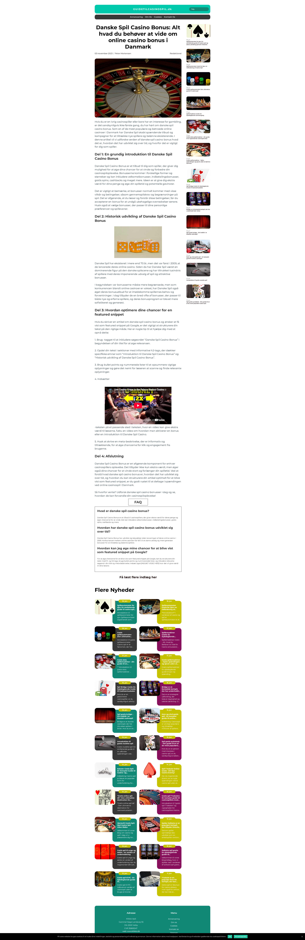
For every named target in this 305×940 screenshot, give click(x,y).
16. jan (124, 683)
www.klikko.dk (133, 931)
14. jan (124, 764)
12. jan (124, 846)
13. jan (169, 792)
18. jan (124, 601)
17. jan (169, 628)
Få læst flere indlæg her (138, 577)
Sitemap (174, 933)
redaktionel (175, 53)
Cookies (158, 17)
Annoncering (136, 17)
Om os (148, 17)
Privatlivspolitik (240, 936)
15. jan (169, 710)
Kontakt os (169, 17)
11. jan (169, 873)
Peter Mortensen (123, 53)
